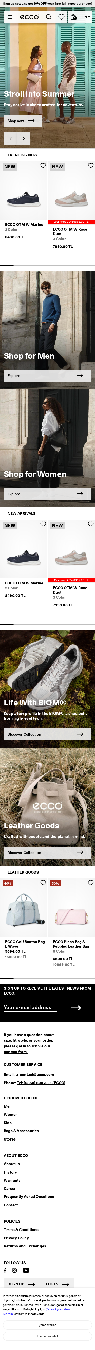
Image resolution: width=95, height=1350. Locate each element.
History (10, 1172)
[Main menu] (10, 17)
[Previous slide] (10, 138)
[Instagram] (14, 1270)
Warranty (12, 1180)
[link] (61, 17)
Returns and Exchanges (25, 1246)
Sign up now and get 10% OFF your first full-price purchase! (47, 3)
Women (11, 1114)
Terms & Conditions (21, 1229)
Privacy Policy (16, 1238)
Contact (11, 1205)
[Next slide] (23, 138)
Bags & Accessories (21, 1131)
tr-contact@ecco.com (34, 1074)
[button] (74, 17)
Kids (8, 1123)
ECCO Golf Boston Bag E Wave (25, 944)
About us (12, 1164)
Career (10, 1188)
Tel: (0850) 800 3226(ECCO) (41, 1083)
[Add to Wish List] (43, 165)
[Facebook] (5, 1270)
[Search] (48, 17)
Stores (10, 1139)
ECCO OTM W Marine (24, 224)
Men (8, 1106)
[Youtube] (26, 1270)
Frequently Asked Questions (29, 1196)
